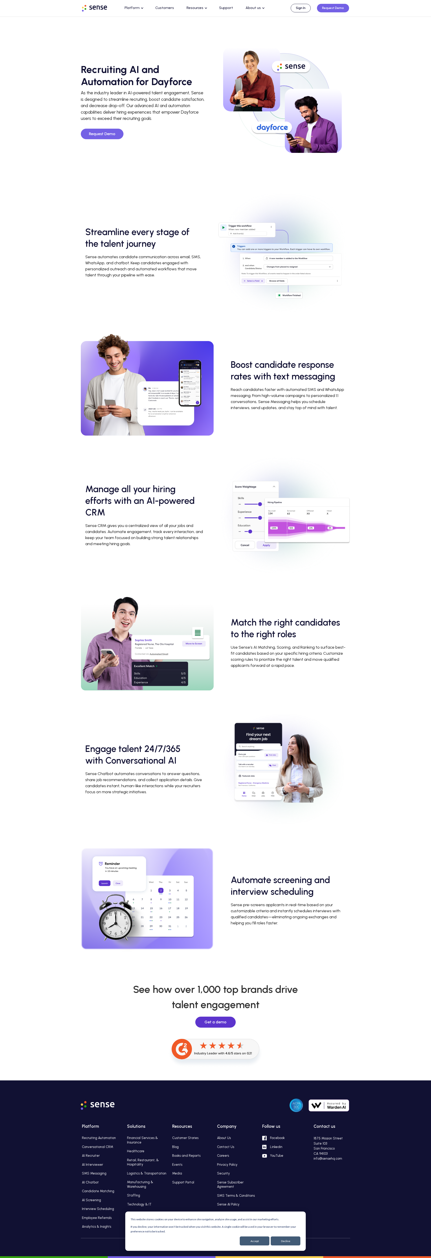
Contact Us (225, 1147)
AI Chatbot (90, 1182)
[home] (99, 7)
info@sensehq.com (328, 1159)
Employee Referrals (97, 1218)
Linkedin (276, 1147)
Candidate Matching (98, 1191)
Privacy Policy (227, 1165)
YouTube (276, 1156)
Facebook (277, 1138)
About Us (224, 1138)
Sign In (301, 8)
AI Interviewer (92, 1165)
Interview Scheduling (98, 1209)
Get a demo (215, 1022)
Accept (255, 1241)
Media (177, 1173)
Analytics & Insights (96, 1227)
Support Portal (183, 1182)
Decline (285, 1241)
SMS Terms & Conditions (236, 1196)
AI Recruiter (91, 1156)
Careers (223, 1156)
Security (223, 1173)
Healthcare (135, 1151)
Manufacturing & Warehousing (140, 1184)
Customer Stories (185, 1138)
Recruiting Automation (99, 1138)
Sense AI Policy (228, 1204)
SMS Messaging (94, 1173)
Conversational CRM (97, 1147)
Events (177, 1165)
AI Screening (91, 1200)
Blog (175, 1147)
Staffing (133, 1195)
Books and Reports (186, 1156)
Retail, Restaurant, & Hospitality (143, 1162)
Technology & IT (139, 1204)
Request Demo (333, 8)
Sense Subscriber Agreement (230, 1184)
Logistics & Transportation (146, 1173)
